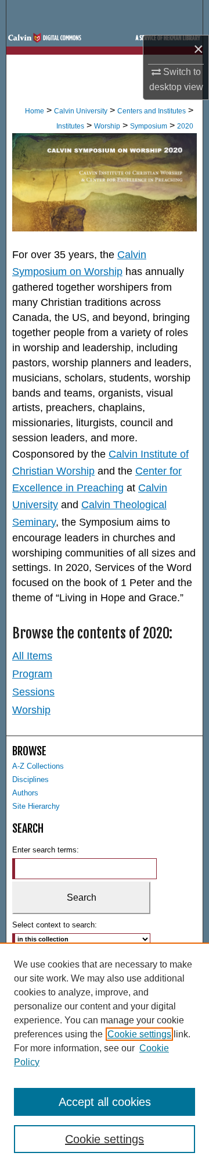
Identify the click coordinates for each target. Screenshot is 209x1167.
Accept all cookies (105, 1101)
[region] (104, 1055)
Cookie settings (139, 1034)
